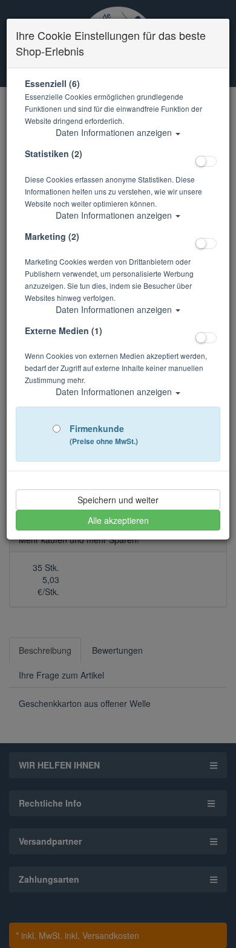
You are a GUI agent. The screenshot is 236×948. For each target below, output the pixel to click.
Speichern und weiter (118, 500)
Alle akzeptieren (118, 520)
